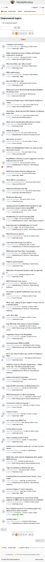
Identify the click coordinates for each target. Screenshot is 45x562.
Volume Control (11, 412)
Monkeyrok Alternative (14, 197)
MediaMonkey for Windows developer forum (26, 134)
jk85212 (16, 163)
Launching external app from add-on (19, 243)
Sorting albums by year (14, 429)
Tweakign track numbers (14, 44)
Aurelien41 (17, 296)
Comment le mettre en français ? (18, 403)
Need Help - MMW (17, 48)
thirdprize (17, 132)
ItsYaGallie (17, 422)
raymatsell (17, 307)
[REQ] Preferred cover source (16, 281)
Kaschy (16, 199)
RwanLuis (17, 450)
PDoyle (16, 83)
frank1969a (17, 264)
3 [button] (21, 33)
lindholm (16, 283)
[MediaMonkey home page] (12, 2)
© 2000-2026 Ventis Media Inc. (11, 559)
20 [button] (29, 33)
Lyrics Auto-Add (12, 315)
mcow (16, 244)
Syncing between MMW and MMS (17, 343)
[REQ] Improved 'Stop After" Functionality (20, 251)
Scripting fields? (11, 519)
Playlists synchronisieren (14, 262)
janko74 (16, 369)
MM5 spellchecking (13, 73)
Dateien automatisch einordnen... (17, 377)
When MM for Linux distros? (16, 180)
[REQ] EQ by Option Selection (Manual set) (20, 171)
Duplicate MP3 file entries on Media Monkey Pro (22, 386)
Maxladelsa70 (18, 236)
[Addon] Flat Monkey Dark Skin (16, 189)
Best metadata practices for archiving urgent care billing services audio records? (23, 510)
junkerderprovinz (19, 191)
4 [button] (23, 33)
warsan (16, 94)
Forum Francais (17, 143)
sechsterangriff (19, 358)
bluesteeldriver (18, 502)
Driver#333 (17, 173)
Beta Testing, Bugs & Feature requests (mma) (26, 398)
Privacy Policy (39, 559)
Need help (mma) (17, 68)
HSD (15, 461)
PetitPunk (17, 210)
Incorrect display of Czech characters (19, 489)
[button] (13, 33)
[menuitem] (5, 7)
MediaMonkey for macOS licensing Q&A (20, 217)
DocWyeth (17, 440)
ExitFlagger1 (18, 74)
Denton (16, 480)
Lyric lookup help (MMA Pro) (16, 420)
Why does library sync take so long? (18, 64)
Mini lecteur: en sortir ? (14, 139)
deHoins (16, 336)
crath (15, 274)
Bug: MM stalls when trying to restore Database (22, 324)
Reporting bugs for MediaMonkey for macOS (21, 225)
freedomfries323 (19, 182)
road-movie (17, 141)
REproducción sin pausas (15, 234)
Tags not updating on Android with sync (20, 468)
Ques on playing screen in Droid (17, 438)
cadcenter (17, 152)
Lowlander (17, 513)
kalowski (17, 46)
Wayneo (16, 57)
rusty (16, 219)
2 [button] (18, 33)
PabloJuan (17, 388)
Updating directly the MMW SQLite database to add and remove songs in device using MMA (24, 207)
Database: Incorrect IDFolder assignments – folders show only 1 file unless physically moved (24, 366)
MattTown (17, 253)
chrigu (16, 326)
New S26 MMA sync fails (15, 81)
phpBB (15, 554)
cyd (15, 124)
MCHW (16, 317)
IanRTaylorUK (18, 104)
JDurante (17, 414)
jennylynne (17, 521)
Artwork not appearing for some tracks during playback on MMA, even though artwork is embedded (24, 499)
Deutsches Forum (17, 201)
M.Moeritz (17, 379)
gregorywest (18, 345)
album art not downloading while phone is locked (23, 122)
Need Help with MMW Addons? (22, 59)
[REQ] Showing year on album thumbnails (20, 395)
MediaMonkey (24, 2)
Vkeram (16, 491)
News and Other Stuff (18, 96)
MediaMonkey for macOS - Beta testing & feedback (28, 221)
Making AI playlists (12, 131)
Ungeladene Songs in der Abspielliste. (19, 335)
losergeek (17, 66)
